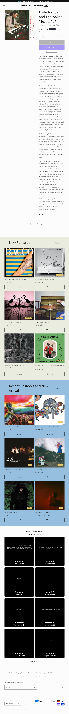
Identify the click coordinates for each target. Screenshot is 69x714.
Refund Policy (51, 673)
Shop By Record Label (22, 673)
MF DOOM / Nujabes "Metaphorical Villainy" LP (47, 427)
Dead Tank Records (12, 709)
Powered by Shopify (22, 709)
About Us (59, 673)
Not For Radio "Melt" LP (10, 512)
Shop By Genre (10, 673)
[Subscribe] (35, 687)
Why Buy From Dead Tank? (38, 677)
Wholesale (26, 677)
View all (58, 243)
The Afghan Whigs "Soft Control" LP (13, 322)
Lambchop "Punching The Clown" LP (14, 365)
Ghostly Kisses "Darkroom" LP (42, 512)
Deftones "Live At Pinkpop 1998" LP (13, 469)
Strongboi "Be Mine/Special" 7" (43, 469)
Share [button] (42, 214)
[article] (19, 551)
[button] (4, 5)
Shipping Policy (40, 673)
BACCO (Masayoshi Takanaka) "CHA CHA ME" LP (17, 279)
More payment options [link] (51, 51)
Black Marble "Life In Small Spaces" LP (45, 279)
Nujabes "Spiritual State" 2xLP (12, 427)
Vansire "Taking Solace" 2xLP (42, 322)
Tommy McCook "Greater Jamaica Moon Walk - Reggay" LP (49, 366)
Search (32, 673)
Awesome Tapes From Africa (49, 25)
